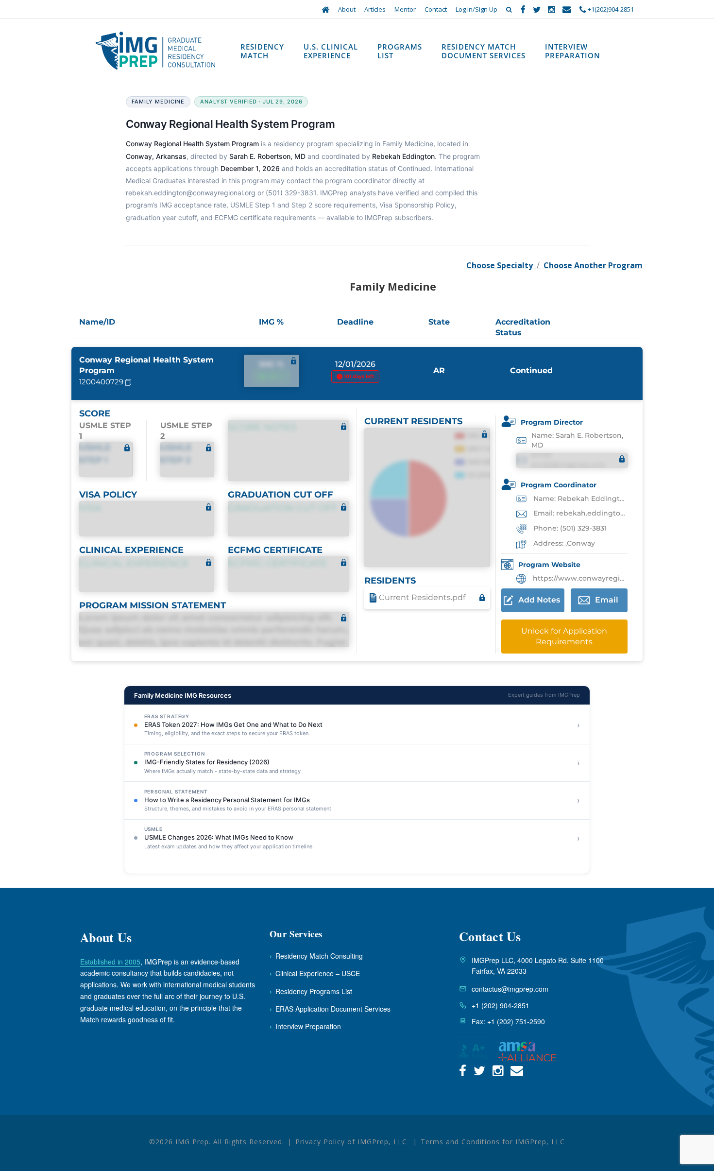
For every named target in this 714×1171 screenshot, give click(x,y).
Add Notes (539, 599)
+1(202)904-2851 (610, 9)
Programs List (399, 51)
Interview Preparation (572, 51)
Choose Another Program (593, 265)
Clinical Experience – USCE (315, 973)
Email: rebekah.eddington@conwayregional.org (579, 513)
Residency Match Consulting (316, 956)
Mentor (405, 9)
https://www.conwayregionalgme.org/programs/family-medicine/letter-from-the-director (579, 578)
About (347, 9)
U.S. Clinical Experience (331, 51)
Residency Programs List (311, 991)
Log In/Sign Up (476, 9)
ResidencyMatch (262, 51)
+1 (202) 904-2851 (500, 1005)
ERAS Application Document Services (330, 1009)
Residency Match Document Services (484, 51)
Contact (436, 9)
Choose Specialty (499, 265)
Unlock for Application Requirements (564, 636)
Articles (375, 9)
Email (606, 599)
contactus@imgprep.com (510, 989)
